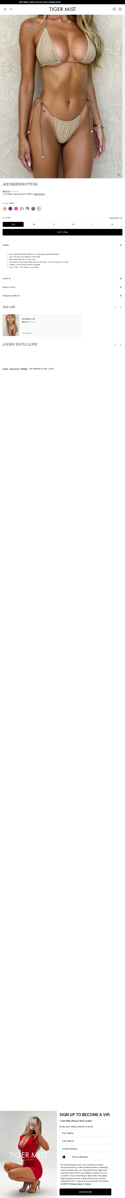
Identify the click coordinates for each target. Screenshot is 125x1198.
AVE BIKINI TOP (28, 319)
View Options (39, 194)
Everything (14, 368)
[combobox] (66, 1157)
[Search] (11, 9)
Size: (6, 218)
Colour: (8, 203)
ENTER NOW (85, 1191)
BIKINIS (24, 368)
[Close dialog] (109, 1115)
